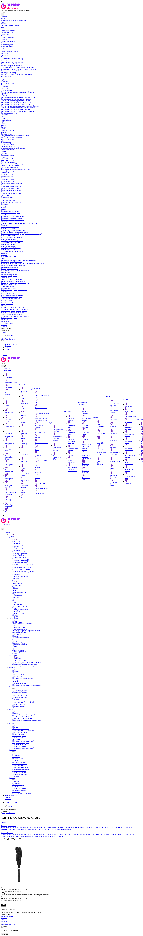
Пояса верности (57, 834)
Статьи (3, 919)
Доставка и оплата (7, 916)
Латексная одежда (122, 834)
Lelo (92, 827)
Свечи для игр (58, 836)
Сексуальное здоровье (19, 690)
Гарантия (4, 918)
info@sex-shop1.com (8, 339)
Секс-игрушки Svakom (28, 829)
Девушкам (15, 753)
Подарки (15, 713)
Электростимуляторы (109, 834)
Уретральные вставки (95, 834)
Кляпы (30, 834)
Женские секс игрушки (8, 827)
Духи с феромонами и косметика (67, 827)
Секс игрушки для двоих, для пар (27, 827)
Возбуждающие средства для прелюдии (49, 829)
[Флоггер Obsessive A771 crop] (18, 886)
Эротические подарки (123, 827)
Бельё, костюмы (17, 583)
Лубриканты (16, 659)
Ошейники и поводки (45, 834)
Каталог (11, 536)
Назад (12, 534)
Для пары (15, 781)
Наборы (35, 834)
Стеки (7, 836)
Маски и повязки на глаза (37, 836)
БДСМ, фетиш (17, 622)
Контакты (4, 921)
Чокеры (65, 834)
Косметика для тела (84, 827)
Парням (15, 727)
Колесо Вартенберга (74, 834)
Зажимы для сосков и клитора (19, 836)
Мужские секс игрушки (108, 827)
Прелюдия (15, 671)
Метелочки (49, 836)
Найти (3, 934)
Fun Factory (42, 827)
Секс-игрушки (17, 541)
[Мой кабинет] (2, 527)
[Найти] (2, 14)
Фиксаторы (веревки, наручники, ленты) (14, 834)
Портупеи (84, 834)
